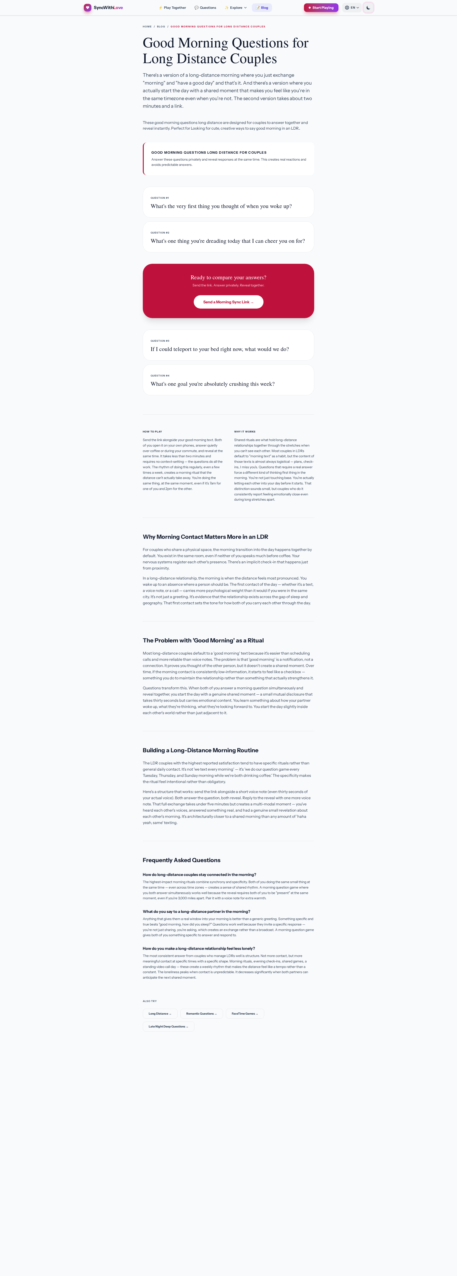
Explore (233, 7)
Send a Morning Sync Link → (228, 302)
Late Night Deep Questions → (169, 1026)
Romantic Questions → (201, 1013)
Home (147, 26)
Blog (262, 7)
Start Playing (323, 7)
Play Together (172, 7)
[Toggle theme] (368, 7)
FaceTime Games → (245, 1013)
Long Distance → (160, 1013)
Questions (205, 7)
